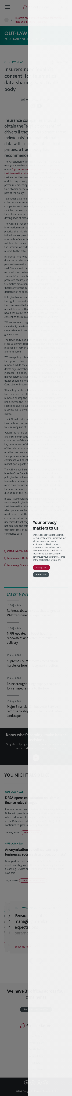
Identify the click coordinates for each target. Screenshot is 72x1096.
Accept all (41, 567)
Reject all (41, 574)
